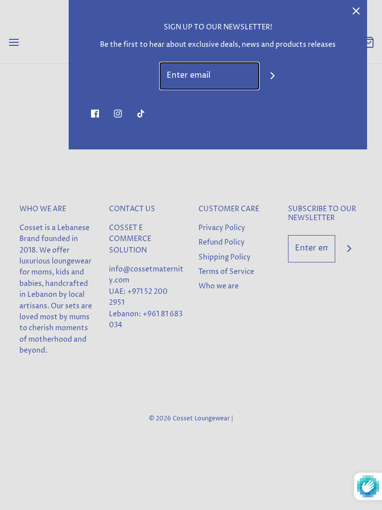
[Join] (272, 76)
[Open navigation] (13, 42)
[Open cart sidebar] (368, 42)
